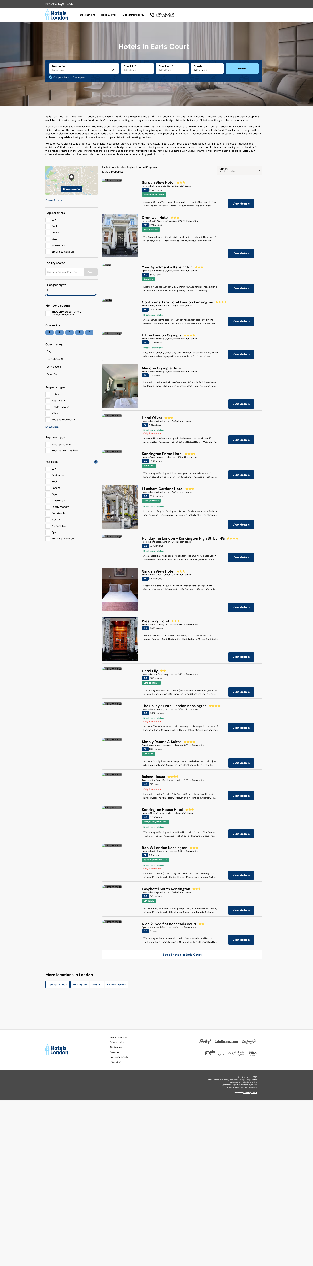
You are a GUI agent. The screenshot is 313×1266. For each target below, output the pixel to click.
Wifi (54, 219)
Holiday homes (60, 406)
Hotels (55, 394)
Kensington (80, 984)
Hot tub (56, 519)
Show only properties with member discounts (67, 313)
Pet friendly (58, 513)
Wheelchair (58, 245)
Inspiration (115, 1061)
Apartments (59, 400)
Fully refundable (61, 444)
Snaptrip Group (250, 1092)
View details (241, 204)
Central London (57, 984)
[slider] (46, 295)
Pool (54, 226)
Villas (55, 413)
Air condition (59, 525)
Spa (54, 532)
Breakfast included (63, 251)
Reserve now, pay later (65, 450)
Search (242, 68)
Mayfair (97, 984)
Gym (54, 238)
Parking (56, 232)
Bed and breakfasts (63, 419)
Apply (91, 272)
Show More (52, 427)
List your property (133, 14)
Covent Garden (116, 984)
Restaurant (58, 475)
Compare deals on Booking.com (69, 77)
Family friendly (60, 506)
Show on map (71, 189)
